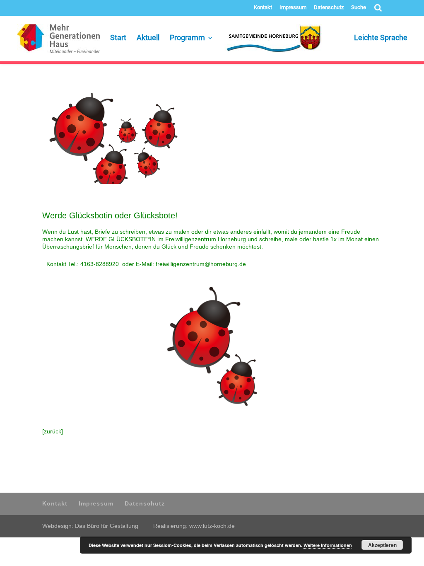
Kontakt (263, 7)
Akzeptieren (382, 545)
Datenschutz (329, 7)
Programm (187, 38)
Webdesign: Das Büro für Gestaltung (90, 525)
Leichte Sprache (369, 38)
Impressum (292, 7)
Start (118, 38)
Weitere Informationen (328, 545)
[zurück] (52, 431)
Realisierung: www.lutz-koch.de (194, 525)
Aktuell (148, 38)
